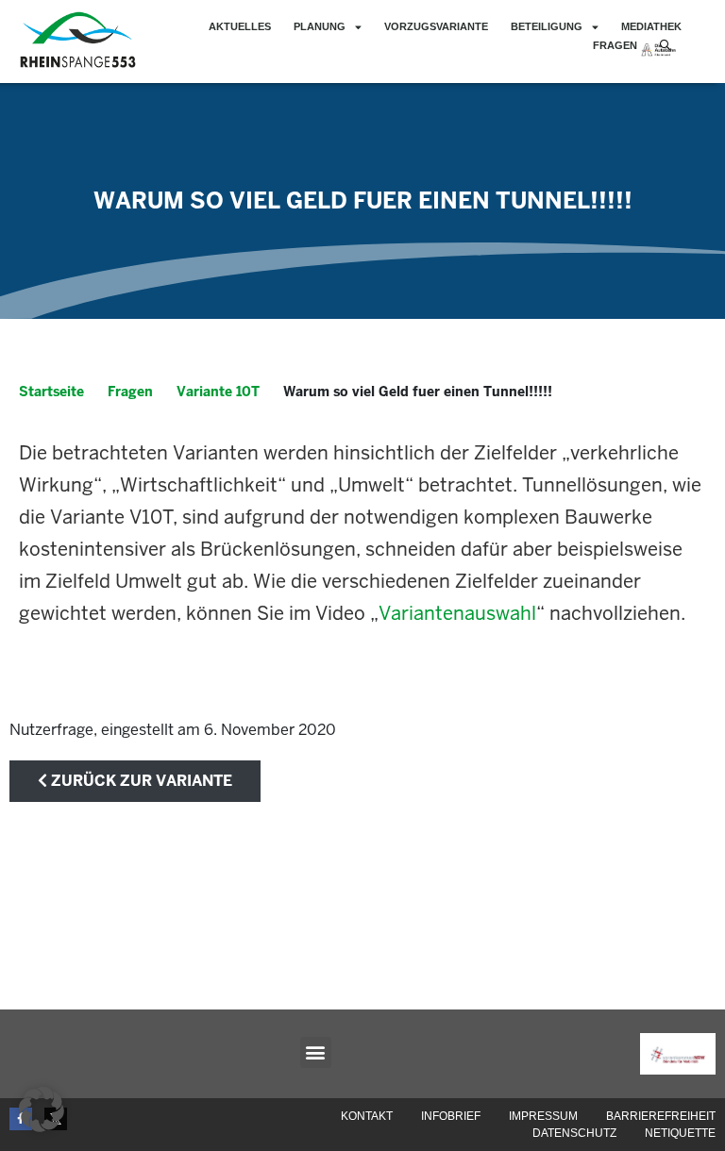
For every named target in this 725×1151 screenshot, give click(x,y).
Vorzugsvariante (436, 26)
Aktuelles (240, 26)
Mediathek (651, 26)
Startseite (51, 391)
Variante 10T (218, 391)
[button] (315, 1052)
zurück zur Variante (139, 781)
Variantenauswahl (457, 613)
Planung (320, 26)
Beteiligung (546, 26)
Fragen (615, 45)
